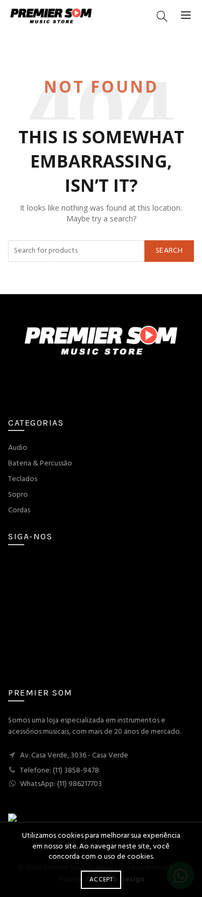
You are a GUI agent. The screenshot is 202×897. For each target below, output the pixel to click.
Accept (101, 879)
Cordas (19, 510)
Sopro (18, 495)
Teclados (22, 479)
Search (169, 251)
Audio (17, 448)
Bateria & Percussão (40, 463)
